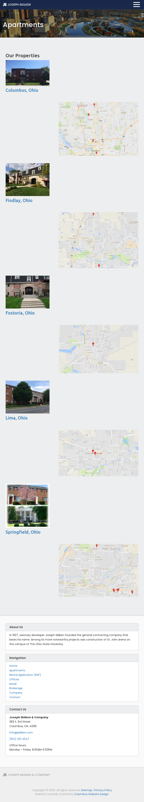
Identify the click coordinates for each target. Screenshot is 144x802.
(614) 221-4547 (19, 739)
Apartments (17, 670)
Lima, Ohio (17, 417)
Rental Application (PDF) (25, 675)
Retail (12, 684)
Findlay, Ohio (19, 200)
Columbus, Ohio (22, 90)
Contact (14, 697)
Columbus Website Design (91, 794)
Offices (14, 679)
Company (15, 693)
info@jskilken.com (21, 732)
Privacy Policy (103, 790)
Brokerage (15, 688)
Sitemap (86, 790)
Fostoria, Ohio (20, 312)
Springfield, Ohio (23, 532)
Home (13, 666)
